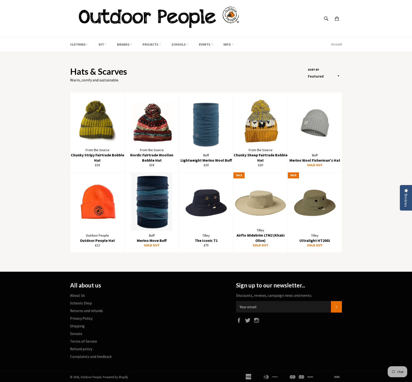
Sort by (313, 69)
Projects (151, 44)
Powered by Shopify (115, 377)
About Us (77, 295)
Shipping (77, 326)
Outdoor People (91, 377)
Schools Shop (81, 303)
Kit (102, 44)
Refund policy (81, 348)
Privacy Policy (81, 318)
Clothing (78, 44)
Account (336, 44)
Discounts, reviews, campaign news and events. (274, 295)
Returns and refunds (86, 310)
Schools (178, 44)
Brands (123, 44)
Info (227, 44)
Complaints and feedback (91, 356)
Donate (76, 333)
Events (205, 44)
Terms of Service (83, 341)
